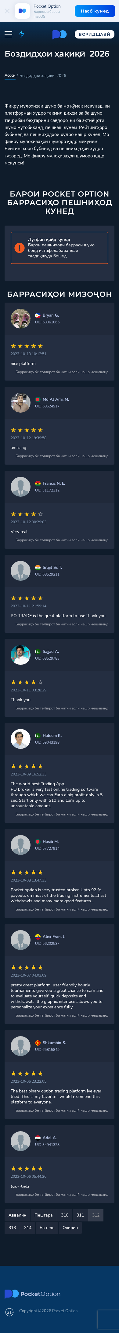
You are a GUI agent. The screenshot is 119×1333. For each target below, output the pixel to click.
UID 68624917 (47, 406)
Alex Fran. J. (54, 937)
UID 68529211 (47, 574)
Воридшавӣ (94, 34)
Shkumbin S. (54, 1043)
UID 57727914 (47, 848)
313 (12, 1228)
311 (80, 1215)
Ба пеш (47, 1228)
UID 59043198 (47, 742)
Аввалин (17, 1215)
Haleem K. (52, 735)
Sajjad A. (51, 651)
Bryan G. (51, 315)
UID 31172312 (47, 490)
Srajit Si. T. (52, 567)
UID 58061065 (47, 322)
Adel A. (50, 1138)
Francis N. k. (54, 483)
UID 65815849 (47, 1049)
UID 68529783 (47, 658)
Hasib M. (51, 842)
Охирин (70, 1228)
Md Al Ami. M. (56, 399)
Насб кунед (95, 11)
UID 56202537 (47, 943)
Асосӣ (10, 75)
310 (64, 1215)
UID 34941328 (47, 1144)
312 (95, 1215)
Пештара (43, 1215)
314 (27, 1228)
